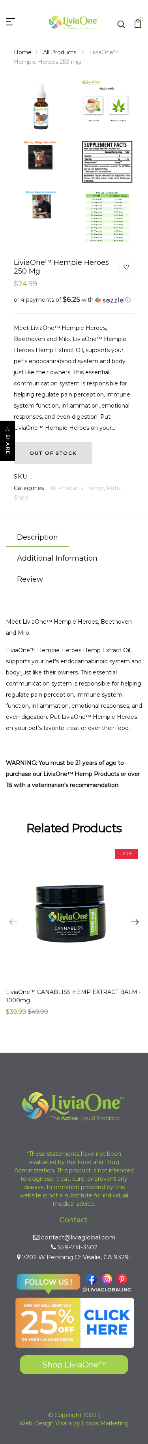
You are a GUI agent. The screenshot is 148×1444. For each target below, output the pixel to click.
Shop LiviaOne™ (74, 1364)
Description (37, 537)
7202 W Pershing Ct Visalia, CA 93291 (76, 1257)
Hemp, (96, 488)
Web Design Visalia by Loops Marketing (74, 1423)
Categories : (30, 488)
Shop (21, 497)
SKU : (22, 476)
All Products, (68, 488)
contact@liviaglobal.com (78, 1237)
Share (8, 444)
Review (30, 579)
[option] (74, 936)
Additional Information (57, 558)
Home (23, 52)
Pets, (114, 488)
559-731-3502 (77, 1247)
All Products (60, 52)
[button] (74, 300)
